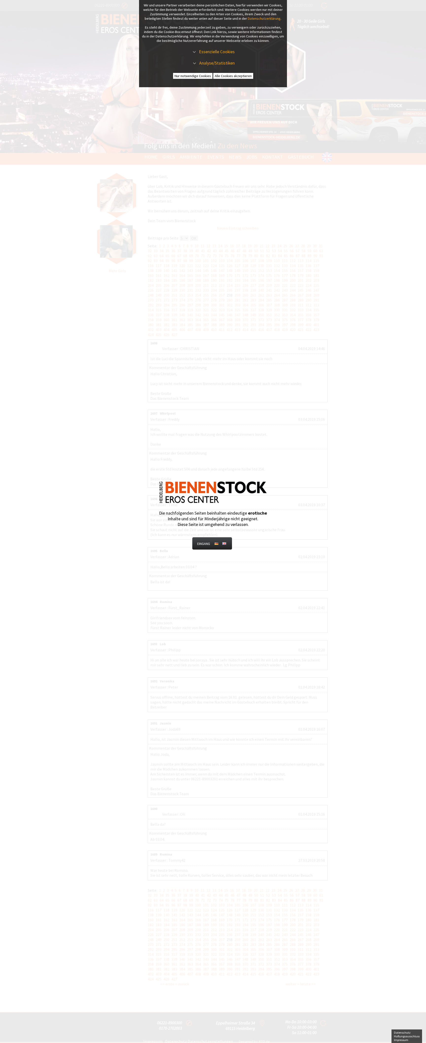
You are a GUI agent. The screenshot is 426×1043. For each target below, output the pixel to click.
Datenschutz (402, 1032)
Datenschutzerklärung (264, 18)
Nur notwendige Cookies (193, 76)
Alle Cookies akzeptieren (233, 76)
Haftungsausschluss (407, 1036)
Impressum (401, 1040)
